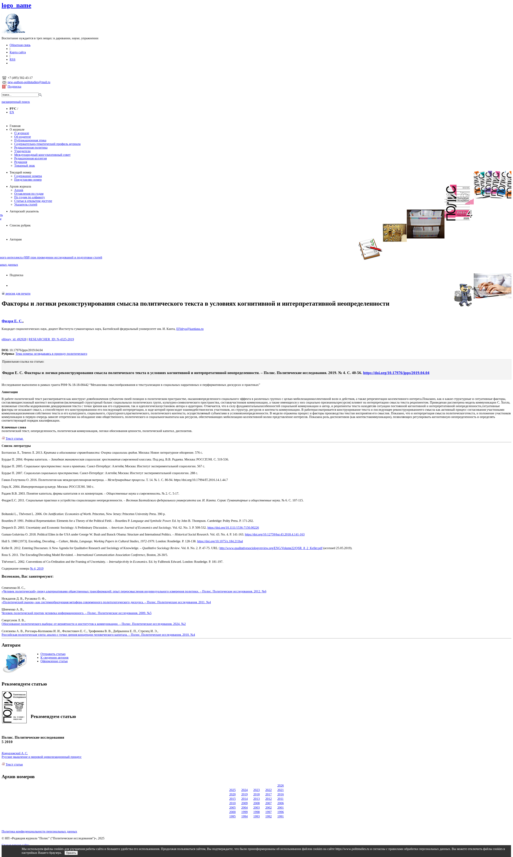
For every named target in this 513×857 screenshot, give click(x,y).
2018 (256, 794)
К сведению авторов (54, 657)
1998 (256, 812)
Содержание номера (28, 176)
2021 (280, 790)
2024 (244, 790)
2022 (268, 790)
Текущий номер (20, 172)
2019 (244, 794)
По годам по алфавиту (29, 197)
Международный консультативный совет (42, 154)
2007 (268, 803)
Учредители (22, 151)
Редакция (20, 162)
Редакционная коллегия (30, 158)
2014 (244, 798)
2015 (232, 798)
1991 (280, 816)
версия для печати (17, 293)
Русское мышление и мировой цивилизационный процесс (42, 757)
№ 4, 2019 (36, 568)
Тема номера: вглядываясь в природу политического (51, 353)
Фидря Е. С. (12, 321)
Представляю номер (28, 179)
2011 (280, 798)
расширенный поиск (16, 101)
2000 (232, 812)
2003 (256, 807)
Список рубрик (20, 225)
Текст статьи (15, 438)
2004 (244, 807)
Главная (15, 126)
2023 (256, 790)
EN (12, 112)
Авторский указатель (24, 211)
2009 (244, 803)
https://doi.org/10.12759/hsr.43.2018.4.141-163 (275, 534)
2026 (280, 785)
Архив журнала (20, 186)
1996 (280, 812)
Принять (71, 852)
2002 (268, 807)
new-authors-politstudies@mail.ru (29, 82)
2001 (280, 807)
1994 (244, 816)
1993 (256, 816)
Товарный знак (24, 165)
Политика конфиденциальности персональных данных (39, 831)
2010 (232, 803)
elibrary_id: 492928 (14, 339)
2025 (232, 790)
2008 (256, 803)
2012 (268, 798)
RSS (12, 59)
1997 (268, 812)
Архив (18, 190)
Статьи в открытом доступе (33, 201)
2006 (280, 803)
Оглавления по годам (28, 193)
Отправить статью (53, 654)
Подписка (14, 86)
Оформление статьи (54, 661)
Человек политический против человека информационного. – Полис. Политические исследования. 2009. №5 (76, 613)
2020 (232, 794)
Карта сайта (18, 52)
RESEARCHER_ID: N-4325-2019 (51, 339)
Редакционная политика (30, 147)
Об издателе (22, 136)
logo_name (16, 5)
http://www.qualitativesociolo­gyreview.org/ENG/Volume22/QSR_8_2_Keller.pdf (270, 548)
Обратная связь (20, 45)
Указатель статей (25, 204)
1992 (268, 816)
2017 (268, 794)
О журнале (17, 129)
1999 (244, 812)
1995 (232, 816)
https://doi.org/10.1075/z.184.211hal (220, 541)
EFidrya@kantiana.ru (190, 329)
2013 (256, 798)
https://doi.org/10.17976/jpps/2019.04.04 (396, 373)
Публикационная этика (30, 140)
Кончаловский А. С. (15, 753)
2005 (232, 807)
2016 (280, 794)
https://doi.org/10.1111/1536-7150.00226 (233, 527)
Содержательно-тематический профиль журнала (47, 144)
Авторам (16, 239)
